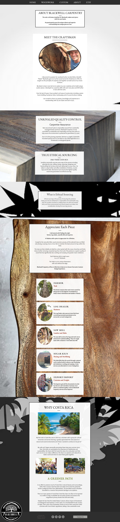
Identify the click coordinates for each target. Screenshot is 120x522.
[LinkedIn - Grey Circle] (63, 516)
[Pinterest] (59, 516)
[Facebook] (53, 516)
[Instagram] (56, 516)
